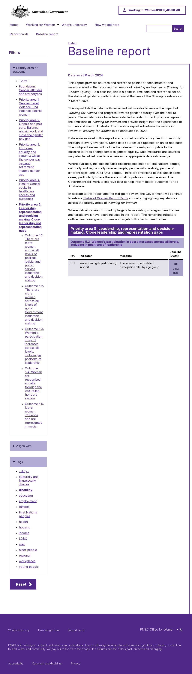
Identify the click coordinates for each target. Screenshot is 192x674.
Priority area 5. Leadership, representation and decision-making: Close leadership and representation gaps (30, 217)
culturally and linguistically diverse (28, 480)
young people (29, 567)
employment (28, 501)
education (26, 495)
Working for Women (40, 25)
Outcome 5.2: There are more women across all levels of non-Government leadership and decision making (34, 304)
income (24, 533)
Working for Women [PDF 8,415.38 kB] (154, 10)
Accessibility (15, 663)
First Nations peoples (28, 514)
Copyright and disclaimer (47, 663)
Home (14, 25)
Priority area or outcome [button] (25, 69)
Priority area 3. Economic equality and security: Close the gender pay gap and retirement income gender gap (29, 159)
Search (178, 28)
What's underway (74, 25)
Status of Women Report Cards (105, 198)
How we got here (106, 25)
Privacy (75, 663)
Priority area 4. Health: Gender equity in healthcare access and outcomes (29, 189)
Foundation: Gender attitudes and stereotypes (30, 90)
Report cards (19, 34)
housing (24, 527)
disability (25, 490)
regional (24, 555)
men (22, 544)
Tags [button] (19, 462)
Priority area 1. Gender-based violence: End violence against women (30, 107)
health (23, 522)
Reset (21, 584)
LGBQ (23, 538)
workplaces (27, 561)
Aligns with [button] (24, 446)
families (24, 507)
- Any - (24, 81)
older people (28, 550)
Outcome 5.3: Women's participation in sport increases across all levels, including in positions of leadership (34, 346)
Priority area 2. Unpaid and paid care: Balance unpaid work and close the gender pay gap (31, 129)
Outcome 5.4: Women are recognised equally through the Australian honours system (33, 383)
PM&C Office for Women (157, 629)
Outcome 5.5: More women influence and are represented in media (34, 415)
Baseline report (47, 34)
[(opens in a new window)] (181, 629)
